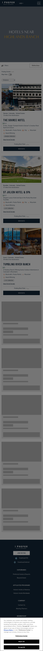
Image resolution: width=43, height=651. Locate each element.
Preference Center (22, 636)
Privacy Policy (8, 630)
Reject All (21, 641)
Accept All (21, 647)
